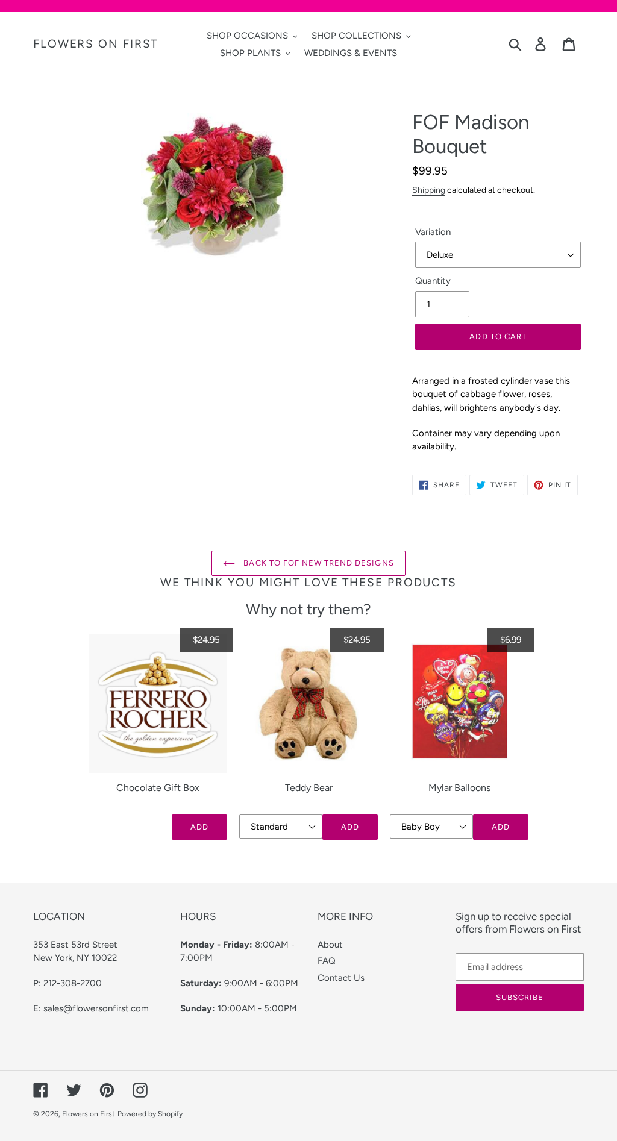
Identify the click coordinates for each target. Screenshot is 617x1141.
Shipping (428, 190)
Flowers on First (95, 44)
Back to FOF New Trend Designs (317, 562)
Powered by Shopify (150, 1114)
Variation (433, 232)
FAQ (327, 960)
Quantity (433, 280)
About (330, 944)
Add (199, 826)
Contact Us (341, 977)
